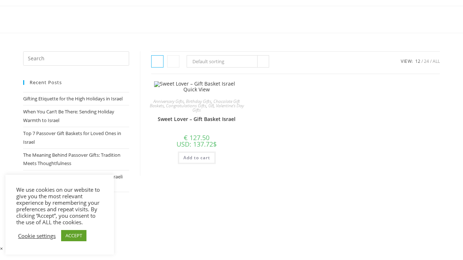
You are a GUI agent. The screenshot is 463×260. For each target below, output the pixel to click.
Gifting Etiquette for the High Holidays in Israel (73, 98)
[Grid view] (157, 61)
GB (211, 106)
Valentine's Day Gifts (218, 108)
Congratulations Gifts (186, 106)
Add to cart (196, 158)
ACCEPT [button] (73, 235)
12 (417, 61)
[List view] (173, 61)
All (436, 61)
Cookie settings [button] (37, 236)
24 (426, 61)
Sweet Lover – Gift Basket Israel (196, 119)
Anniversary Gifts (168, 101)
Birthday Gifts (198, 101)
